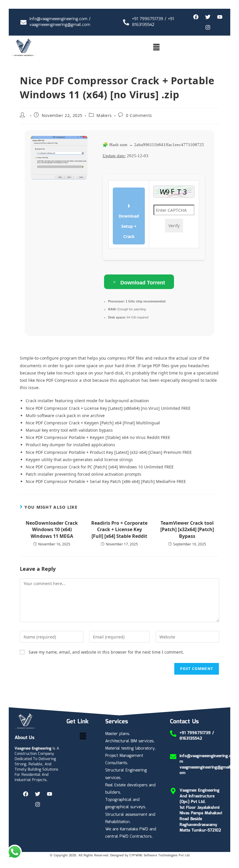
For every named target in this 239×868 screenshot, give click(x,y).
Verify (174, 225)
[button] (156, 47)
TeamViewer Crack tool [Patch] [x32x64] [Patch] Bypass (187, 529)
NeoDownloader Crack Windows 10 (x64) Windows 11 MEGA (52, 529)
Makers (104, 115)
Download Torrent (142, 283)
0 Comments (139, 115)
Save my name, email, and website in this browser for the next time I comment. (106, 652)
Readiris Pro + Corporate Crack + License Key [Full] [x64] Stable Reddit (119, 529)
